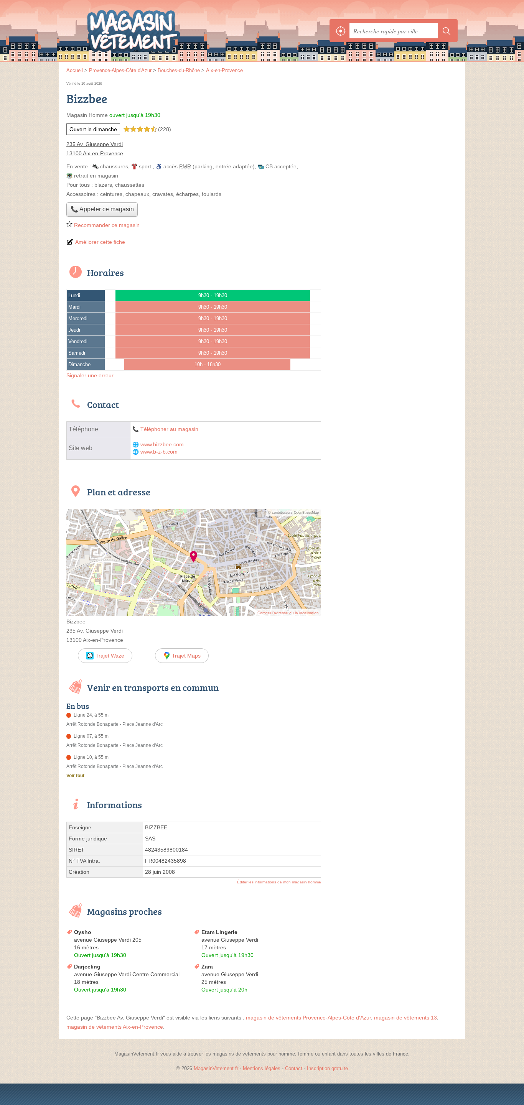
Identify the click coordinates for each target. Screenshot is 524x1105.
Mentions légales (261, 1068)
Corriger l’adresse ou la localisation (288, 613)
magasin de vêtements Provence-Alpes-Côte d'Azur (308, 1018)
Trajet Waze (110, 656)
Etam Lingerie (219, 932)
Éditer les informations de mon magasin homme (279, 882)
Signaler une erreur (90, 375)
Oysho (82, 932)
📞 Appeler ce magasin (102, 209)
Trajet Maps (186, 656)
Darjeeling (87, 967)
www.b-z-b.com (159, 452)
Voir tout (75, 775)
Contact (293, 1068)
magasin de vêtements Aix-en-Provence (114, 1027)
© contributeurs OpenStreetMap (293, 513)
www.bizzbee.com (162, 444)
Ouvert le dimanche (93, 129)
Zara (207, 967)
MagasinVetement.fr (150, 30)
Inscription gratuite (327, 1068)
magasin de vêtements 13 (405, 1018)
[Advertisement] (393, 133)
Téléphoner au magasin (169, 429)
